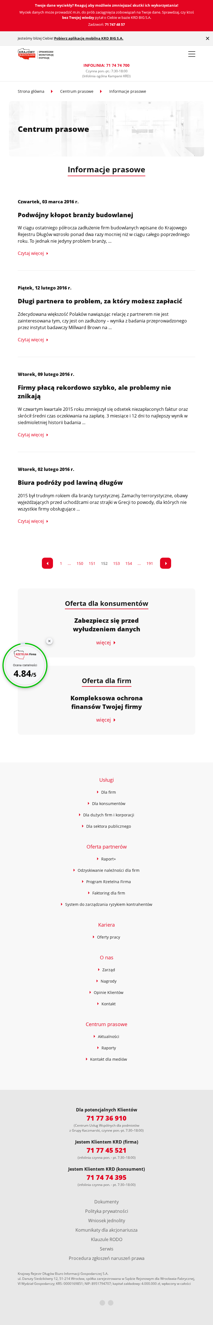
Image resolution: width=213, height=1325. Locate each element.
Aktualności (108, 1036)
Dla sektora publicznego (108, 826)
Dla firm (108, 792)
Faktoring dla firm (108, 893)
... (69, 563)
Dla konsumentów (108, 803)
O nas (106, 957)
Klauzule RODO (106, 1239)
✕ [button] (207, 38)
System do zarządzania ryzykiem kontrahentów (108, 904)
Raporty (109, 1047)
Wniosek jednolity (106, 1221)
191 (149, 563)
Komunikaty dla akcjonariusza (106, 1230)
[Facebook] (102, 1303)
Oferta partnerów (107, 846)
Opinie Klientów (108, 992)
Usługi (106, 779)
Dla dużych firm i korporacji (108, 814)
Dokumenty (106, 1202)
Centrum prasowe (76, 91)
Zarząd (108, 969)
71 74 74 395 (106, 1177)
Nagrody (108, 981)
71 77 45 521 (106, 1150)
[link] (47, 563)
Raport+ (108, 859)
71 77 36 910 (106, 1117)
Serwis (106, 1249)
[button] (191, 54)
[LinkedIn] (110, 1303)
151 (92, 563)
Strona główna (31, 91)
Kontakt (109, 1003)
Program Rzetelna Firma (108, 881)
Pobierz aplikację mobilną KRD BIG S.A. (88, 38)
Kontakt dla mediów (108, 1059)
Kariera (106, 924)
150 (80, 563)
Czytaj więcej (31, 253)
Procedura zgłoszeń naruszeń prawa (106, 1258)
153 (116, 563)
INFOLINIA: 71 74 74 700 (106, 65)
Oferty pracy (108, 937)
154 (128, 563)
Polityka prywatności (106, 1211)
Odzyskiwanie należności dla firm (109, 870)
